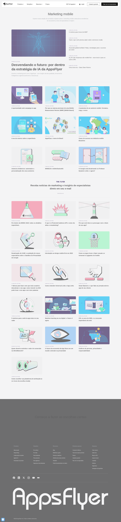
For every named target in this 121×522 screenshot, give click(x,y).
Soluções (29, 4)
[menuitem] (20, 4)
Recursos (38, 4)
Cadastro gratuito (93, 4)
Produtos (20, 4)
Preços (47, 4)
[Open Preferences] (3, 519)
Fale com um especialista (109, 4)
